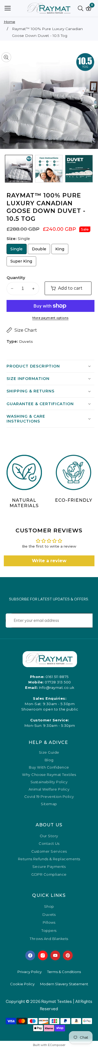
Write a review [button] (49, 560)
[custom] (30, 955)
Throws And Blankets (49, 939)
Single (18, 250)
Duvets (49, 914)
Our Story (49, 835)
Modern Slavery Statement (64, 984)
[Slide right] (90, 168)
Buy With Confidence (49, 767)
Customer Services (49, 851)
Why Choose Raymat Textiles (49, 774)
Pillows (49, 922)
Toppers (49, 930)
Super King (21, 262)
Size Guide (49, 752)
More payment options (50, 318)
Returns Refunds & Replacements (49, 859)
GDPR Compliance (49, 874)
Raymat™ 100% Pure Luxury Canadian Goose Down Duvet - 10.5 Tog (47, 32)
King (61, 250)
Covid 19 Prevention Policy (49, 796)
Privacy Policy (29, 972)
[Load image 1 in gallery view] (19, 169)
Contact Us (49, 843)
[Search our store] (81, 8)
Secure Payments (49, 866)
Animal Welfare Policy (49, 789)
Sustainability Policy (49, 782)
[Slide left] (7, 168)
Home (9, 22)
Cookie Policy (22, 984)
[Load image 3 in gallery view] (79, 169)
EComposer (56, 1045)
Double (41, 250)
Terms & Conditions (64, 972)
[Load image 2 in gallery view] (49, 169)
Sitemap (49, 804)
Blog (49, 760)
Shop (49, 906)
